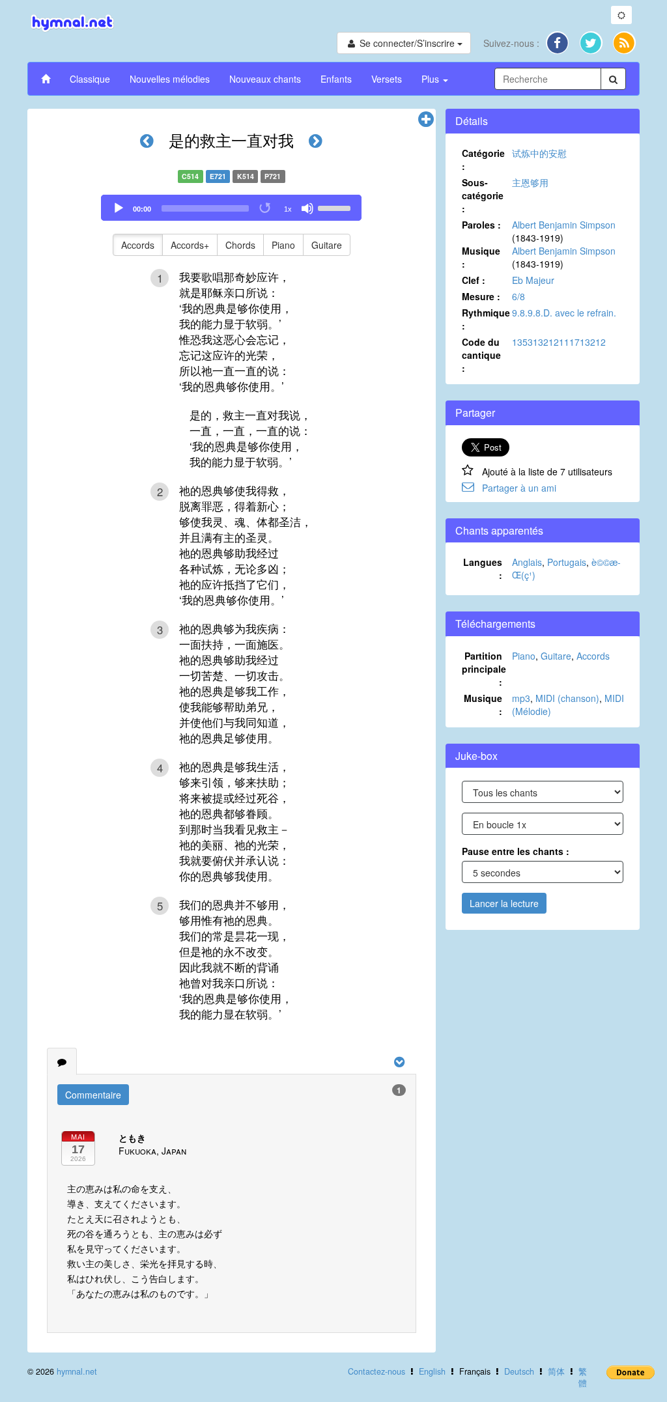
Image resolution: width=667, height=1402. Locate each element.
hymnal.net (77, 1371)
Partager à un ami (519, 487)
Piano (283, 244)
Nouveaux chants (265, 78)
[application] (231, 208)
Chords (240, 244)
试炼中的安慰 (539, 153)
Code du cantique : (481, 354)
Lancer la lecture (504, 903)
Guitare (326, 244)
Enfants (336, 78)
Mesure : (481, 296)
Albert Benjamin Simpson (564, 224)
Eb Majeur (533, 280)
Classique (90, 78)
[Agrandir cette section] (426, 120)
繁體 (582, 1377)
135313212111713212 (559, 341)
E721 (218, 176)
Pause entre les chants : (515, 851)
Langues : (482, 568)
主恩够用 (530, 182)
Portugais (566, 561)
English (432, 1371)
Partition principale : (484, 668)
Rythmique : (486, 319)
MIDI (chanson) (567, 698)
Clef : (473, 280)
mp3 (521, 698)
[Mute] (307, 208)
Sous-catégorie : (483, 195)
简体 (556, 1371)
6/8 (518, 296)
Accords (137, 244)
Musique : (481, 257)
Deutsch (519, 1371)
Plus (431, 78)
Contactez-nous (376, 1371)
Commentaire (93, 1094)
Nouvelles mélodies (170, 78)
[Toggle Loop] (265, 208)
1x (288, 209)
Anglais (527, 561)
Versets (386, 78)
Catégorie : (483, 160)
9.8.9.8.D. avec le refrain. (564, 312)
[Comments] (62, 1061)
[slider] (336, 207)
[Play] (118, 208)
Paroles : (481, 224)
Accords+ (190, 244)
